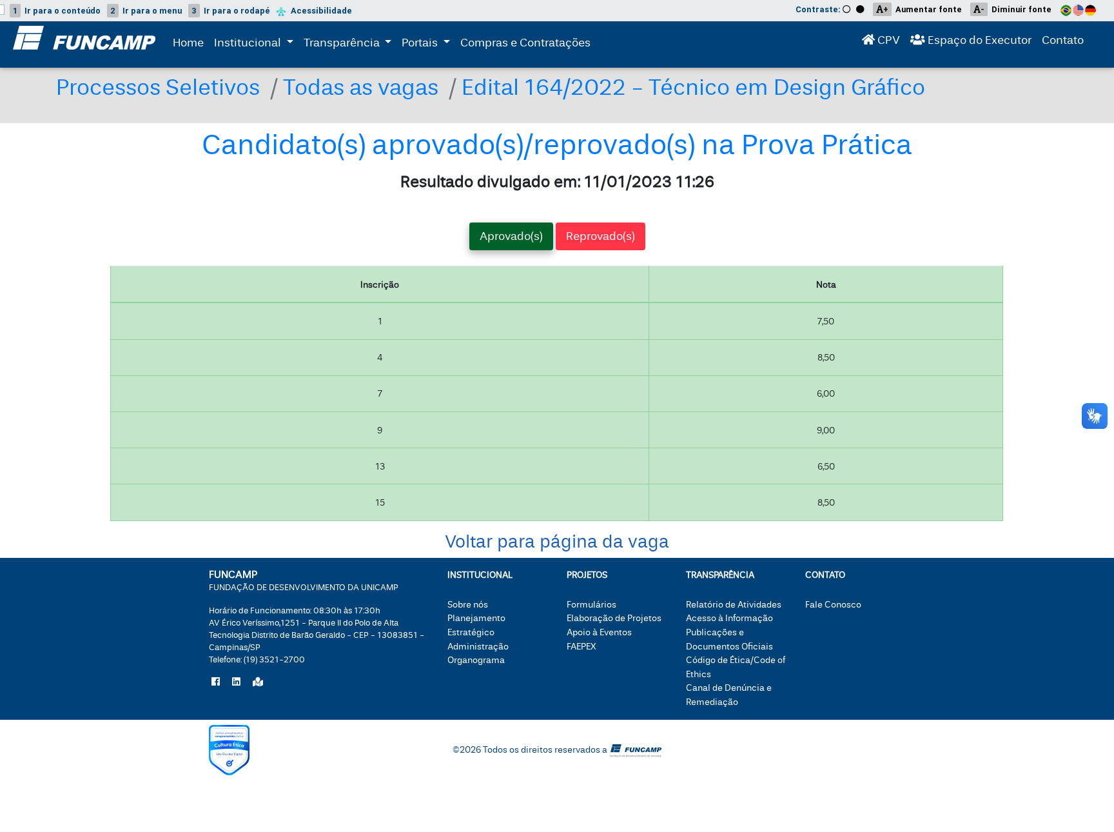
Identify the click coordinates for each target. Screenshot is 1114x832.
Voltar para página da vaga (557, 542)
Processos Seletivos (158, 87)
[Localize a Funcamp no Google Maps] (258, 682)
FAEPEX (581, 646)
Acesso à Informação (729, 618)
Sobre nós (467, 604)
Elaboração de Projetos (614, 618)
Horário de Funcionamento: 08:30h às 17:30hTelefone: (316, 635)
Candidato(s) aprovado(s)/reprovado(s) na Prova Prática (557, 145)
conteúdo (57, 10)
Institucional (249, 43)
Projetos (587, 575)
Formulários (591, 604)
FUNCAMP (303, 580)
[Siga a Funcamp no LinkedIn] (236, 682)
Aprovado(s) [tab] (511, 236)
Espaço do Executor (978, 40)
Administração (478, 646)
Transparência (350, 42)
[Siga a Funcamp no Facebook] (215, 682)
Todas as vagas (360, 87)
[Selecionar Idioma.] (1080, 9)
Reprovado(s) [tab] (600, 236)
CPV (887, 40)
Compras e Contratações (525, 43)
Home (188, 43)
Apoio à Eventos (599, 632)
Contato (1063, 40)
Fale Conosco (833, 604)
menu (146, 10)
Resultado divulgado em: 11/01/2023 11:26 (557, 182)
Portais (428, 42)
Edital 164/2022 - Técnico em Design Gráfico (693, 87)
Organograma (476, 660)
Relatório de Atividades (733, 604)
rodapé (230, 10)
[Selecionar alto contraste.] (862, 9)
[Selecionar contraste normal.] (847, 9)
